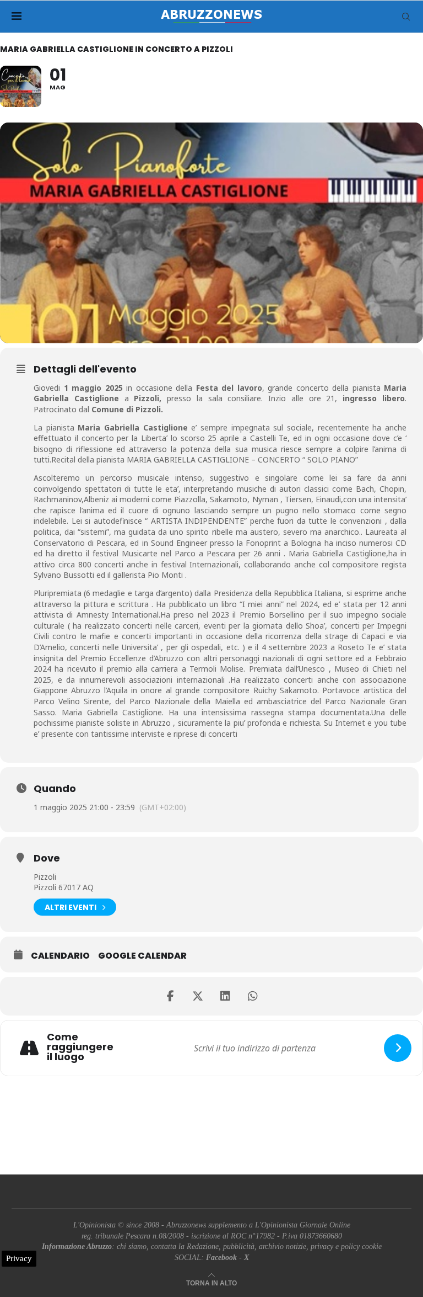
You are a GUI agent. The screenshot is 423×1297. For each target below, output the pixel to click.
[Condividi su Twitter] (198, 996)
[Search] (405, 17)
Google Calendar (142, 955)
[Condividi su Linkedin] (225, 996)
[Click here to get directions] (397, 1048)
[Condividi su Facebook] (170, 996)
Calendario (60, 955)
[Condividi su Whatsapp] (253, 996)
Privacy (19, 1258)
